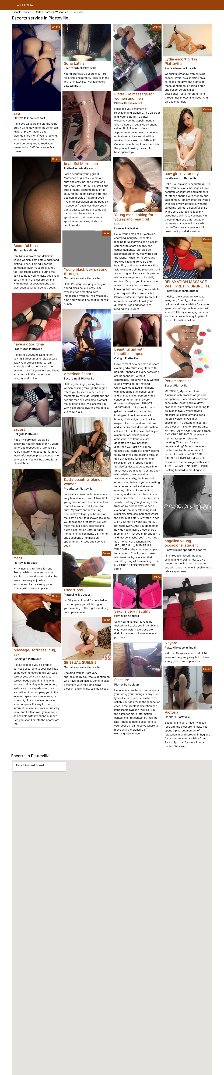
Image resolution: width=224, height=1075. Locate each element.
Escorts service (21, 12)
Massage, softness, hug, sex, (34, 652)
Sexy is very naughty (132, 611)
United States (43, 12)
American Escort (78, 374)
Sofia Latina (74, 63)
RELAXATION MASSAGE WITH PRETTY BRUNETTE (187, 284)
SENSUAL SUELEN (80, 662)
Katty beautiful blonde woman (83, 481)
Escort (19, 429)
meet (17, 558)
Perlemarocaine (178, 381)
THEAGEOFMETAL (23, 5)
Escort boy (73, 590)
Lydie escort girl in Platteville (181, 61)
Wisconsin (61, 12)
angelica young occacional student (181, 543)
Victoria (171, 712)
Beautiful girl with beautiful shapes (129, 351)
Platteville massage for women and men (134, 96)
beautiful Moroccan (81, 163)
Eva (16, 113)
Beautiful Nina (25, 245)
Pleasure (121, 680)
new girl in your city (182, 173)
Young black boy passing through (85, 271)
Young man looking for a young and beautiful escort (135, 219)
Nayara (171, 643)
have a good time (28, 344)
